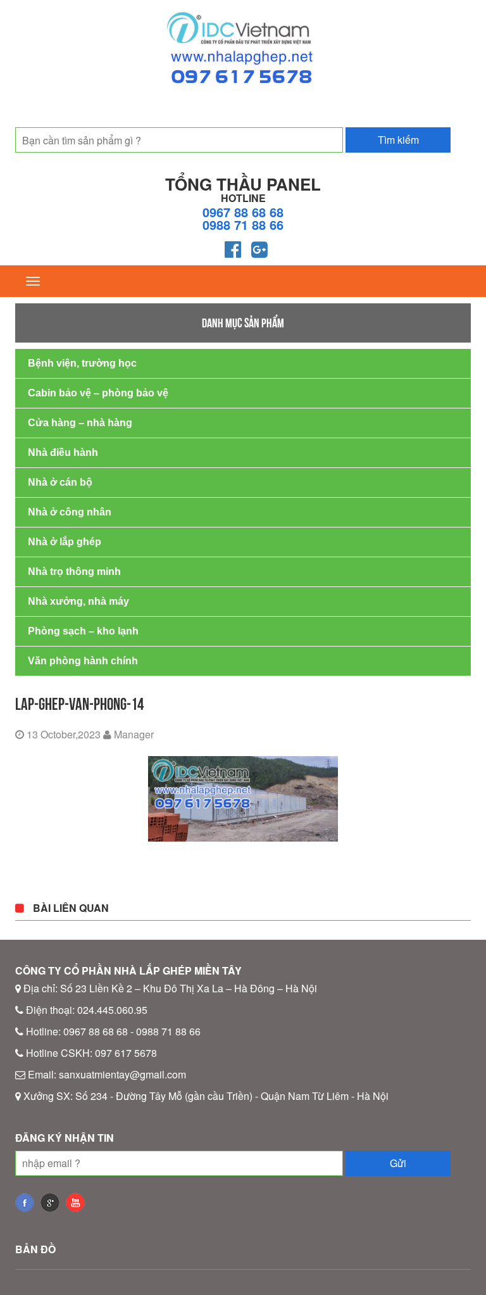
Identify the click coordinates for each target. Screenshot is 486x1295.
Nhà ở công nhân (69, 512)
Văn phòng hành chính (83, 660)
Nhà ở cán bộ (60, 482)
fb (24, 1202)
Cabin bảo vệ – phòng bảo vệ (98, 393)
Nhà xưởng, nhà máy (78, 601)
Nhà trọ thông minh (74, 571)
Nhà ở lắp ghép (64, 541)
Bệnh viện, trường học (82, 363)
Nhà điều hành (63, 452)
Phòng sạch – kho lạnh (83, 631)
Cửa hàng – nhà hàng (80, 422)
